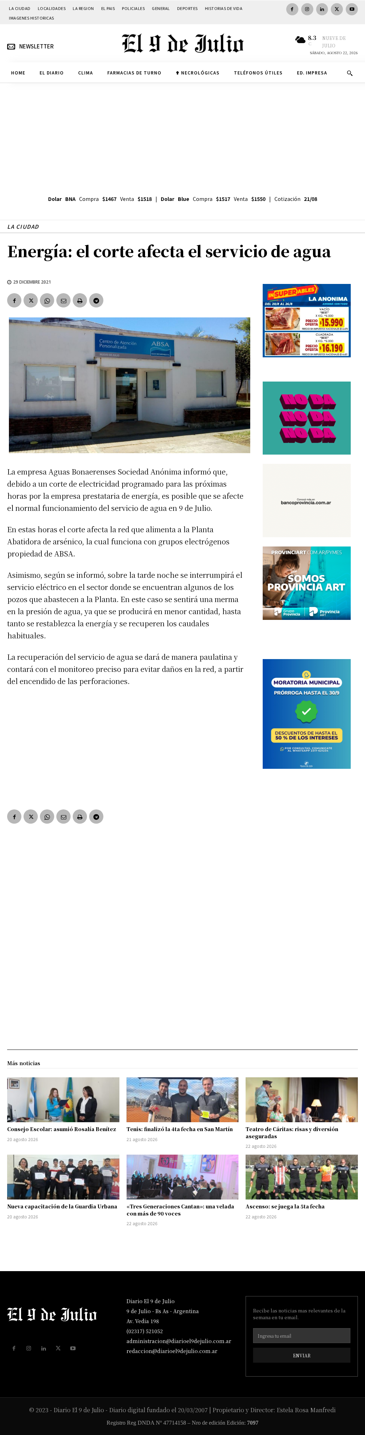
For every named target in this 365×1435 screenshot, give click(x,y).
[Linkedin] (322, 9)
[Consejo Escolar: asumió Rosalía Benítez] (63, 1099)
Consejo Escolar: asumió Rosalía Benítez (61, 1129)
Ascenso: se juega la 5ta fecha (285, 1206)
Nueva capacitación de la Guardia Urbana (62, 1206)
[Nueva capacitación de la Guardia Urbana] (63, 1177)
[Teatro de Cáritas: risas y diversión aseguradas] (302, 1099)
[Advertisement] (182, 136)
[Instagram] (307, 9)
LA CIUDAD (23, 226)
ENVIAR (301, 1355)
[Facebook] (292, 9)
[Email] (63, 300)
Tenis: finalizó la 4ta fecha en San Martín (180, 1129)
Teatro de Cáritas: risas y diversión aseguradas (292, 1132)
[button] (349, 73)
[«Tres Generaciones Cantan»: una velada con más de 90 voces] (183, 1177)
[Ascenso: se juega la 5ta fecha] (302, 1177)
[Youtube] (352, 9)
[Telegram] (96, 300)
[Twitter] (337, 9)
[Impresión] (80, 300)
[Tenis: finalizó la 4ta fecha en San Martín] (183, 1099)
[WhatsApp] (47, 300)
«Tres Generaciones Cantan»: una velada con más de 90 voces (180, 1210)
